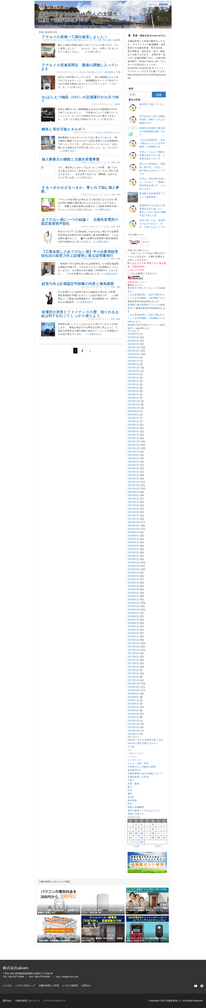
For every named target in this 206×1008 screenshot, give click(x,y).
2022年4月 (133, 468)
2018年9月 (133, 613)
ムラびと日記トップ (47, 26)
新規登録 (163, 4)
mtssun (131, 321)
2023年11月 (134, 404)
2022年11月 (134, 445)
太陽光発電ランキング (137, 282)
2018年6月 (133, 623)
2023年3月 (133, 431)
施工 (130, 787)
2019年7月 (133, 579)
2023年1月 (133, 438)
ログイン (152, 4)
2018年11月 (134, 606)
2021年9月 (133, 492)
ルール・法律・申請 (99, 40)
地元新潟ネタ (135, 770)
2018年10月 (134, 609)
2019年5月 (133, 586)
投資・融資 (115, 319)
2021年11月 (134, 485)
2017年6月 (133, 663)
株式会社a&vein (15, 968)
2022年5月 (133, 465)
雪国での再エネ (136, 814)
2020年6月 (133, 542)
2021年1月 (133, 519)
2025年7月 (133, 361)
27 (164, 837)
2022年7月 (133, 458)
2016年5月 (133, 707)
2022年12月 (134, 441)
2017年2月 (133, 677)
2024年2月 (133, 394)
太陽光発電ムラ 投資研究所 (103, 26)
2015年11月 (134, 727)
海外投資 (132, 800)
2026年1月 (133, 344)
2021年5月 (133, 505)
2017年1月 (133, 680)
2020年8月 (133, 535)
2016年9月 (133, 693)
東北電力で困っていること (142, 288)
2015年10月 (134, 730)
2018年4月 (133, 630)
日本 (130, 790)
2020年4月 (133, 549)
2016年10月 (134, 690)
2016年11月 (134, 687)
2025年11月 (134, 351)
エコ (130, 750)
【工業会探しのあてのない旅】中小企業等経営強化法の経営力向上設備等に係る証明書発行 (79, 253)
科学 (130, 804)
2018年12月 (134, 603)
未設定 (117, 104)
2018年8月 (133, 616)
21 (130, 837)
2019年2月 (133, 596)
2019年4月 (133, 589)
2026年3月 (133, 337)
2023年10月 (134, 408)
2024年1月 (133, 398)
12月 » (158, 846)
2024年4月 (133, 388)
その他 (131, 746)
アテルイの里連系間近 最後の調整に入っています (80, 67)
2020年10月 (134, 529)
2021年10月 (134, 488)
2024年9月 (133, 374)
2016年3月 (133, 714)
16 (141, 833)
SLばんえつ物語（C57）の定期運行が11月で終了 (80, 99)
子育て (131, 780)
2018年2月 (133, 636)
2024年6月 (133, 381)
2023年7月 (133, 418)
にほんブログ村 (136, 270)
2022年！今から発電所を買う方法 (145, 740)
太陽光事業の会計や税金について (145, 773)
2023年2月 (133, 435)
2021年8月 (133, 495)
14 (130, 833)
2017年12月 (134, 643)
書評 (130, 793)
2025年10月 (134, 354)
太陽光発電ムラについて (27, 1000)
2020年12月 (134, 522)
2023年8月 (133, 414)
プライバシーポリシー (54, 1000)
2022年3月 (133, 472)
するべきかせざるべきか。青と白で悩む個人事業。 (80, 189)
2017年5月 (133, 667)
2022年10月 (134, 448)
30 (141, 842)
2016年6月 (133, 704)
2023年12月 (134, 401)
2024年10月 (134, 371)
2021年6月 (133, 502)
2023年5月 (133, 425)
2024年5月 (133, 384)
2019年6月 (133, 583)
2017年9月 (133, 653)
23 (141, 837)
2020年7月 (133, 539)
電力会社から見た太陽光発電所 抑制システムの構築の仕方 (152, 119)
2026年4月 (133, 334)
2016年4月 (133, 710)
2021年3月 (133, 512)
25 (152, 837)
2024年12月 (134, 367)
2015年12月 (134, 724)
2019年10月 (134, 569)
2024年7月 (133, 377)
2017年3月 (133, 673)
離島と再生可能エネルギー (64, 129)
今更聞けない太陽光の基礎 (142, 767)
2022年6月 (133, 462)
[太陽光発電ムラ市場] (147, 872)
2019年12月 (134, 562)
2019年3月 (133, 593)
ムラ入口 (7, 985)
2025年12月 (134, 347)
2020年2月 (133, 556)
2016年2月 (133, 717)
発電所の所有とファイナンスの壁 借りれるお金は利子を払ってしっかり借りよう (80, 314)
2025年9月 (133, 357)
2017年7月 (133, 660)
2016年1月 (133, 720)
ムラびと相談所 (70, 985)
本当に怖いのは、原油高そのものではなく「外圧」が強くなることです (152, 223)
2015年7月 (133, 734)
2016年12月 (134, 683)
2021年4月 (133, 509)
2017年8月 (133, 656)
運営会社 (7, 1000)
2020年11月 (134, 525)
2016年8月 (133, 697)
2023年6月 (133, 421)
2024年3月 (133, 391)
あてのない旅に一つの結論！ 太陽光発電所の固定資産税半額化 (79, 221)
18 (152, 833)
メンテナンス (135, 760)
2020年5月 (133, 546)
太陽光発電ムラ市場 (73, 26)
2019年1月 (133, 599)
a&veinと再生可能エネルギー (78, 40)
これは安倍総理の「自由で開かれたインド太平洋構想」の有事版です (152, 143)
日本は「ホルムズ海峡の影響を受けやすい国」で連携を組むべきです (152, 155)
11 (153, 829)
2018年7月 (133, 619)
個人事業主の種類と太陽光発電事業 (70, 159)
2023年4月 (133, 428)
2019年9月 (133, 572)
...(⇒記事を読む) (92, 52)
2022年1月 (133, 478)
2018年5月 (133, 626)
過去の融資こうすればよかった (144, 810)
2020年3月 (133, 552)
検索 (159, 94)
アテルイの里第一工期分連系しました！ (75, 37)
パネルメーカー (136, 753)
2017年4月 (133, 670)
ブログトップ (130, 26)
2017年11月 (134, 646)
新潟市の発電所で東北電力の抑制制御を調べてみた (152, 131)
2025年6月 (133, 364)
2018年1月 (133, 640)
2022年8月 (133, 455)
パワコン (132, 756)
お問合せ (85, 985)
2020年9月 (133, 532)
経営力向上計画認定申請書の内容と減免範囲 (78, 284)
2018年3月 (133, 633)
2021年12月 (134, 482)
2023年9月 (133, 411)
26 (158, 837)
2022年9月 (133, 451)
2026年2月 (133, 341)
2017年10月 (134, 650)
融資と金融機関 (114, 40)
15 (136, 833)
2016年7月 (133, 700)
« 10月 (136, 846)
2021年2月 (133, 515)
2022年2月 (133, 475)
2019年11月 (134, 566)
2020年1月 (133, 559)
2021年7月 (133, 498)
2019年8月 (133, 576)
